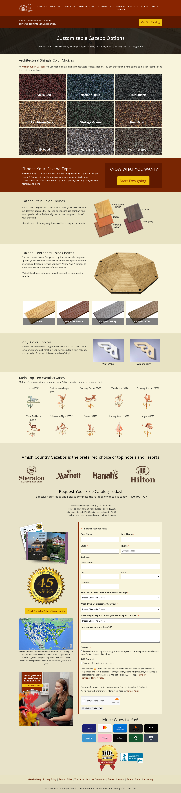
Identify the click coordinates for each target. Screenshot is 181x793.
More (144, 6)
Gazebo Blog (34, 779)
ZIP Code (85, 582)
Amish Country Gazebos (33, 66)
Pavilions (70, 6)
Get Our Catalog (150, 22)
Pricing (132, 6)
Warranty (79, 779)
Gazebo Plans (133, 779)
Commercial (105, 6)
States (111, 779)
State (123, 572)
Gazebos (40, 6)
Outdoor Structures (96, 779)
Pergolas (55, 6)
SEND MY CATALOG (92, 708)
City (82, 572)
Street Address (88, 562)
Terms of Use (65, 779)
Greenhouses (86, 6)
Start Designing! (133, 180)
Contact (156, 6)
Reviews (120, 779)
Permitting (147, 779)
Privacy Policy (98, 678)
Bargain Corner (120, 8)
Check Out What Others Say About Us (46, 611)
